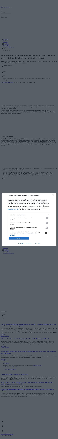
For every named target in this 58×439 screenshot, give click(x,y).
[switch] (46, 218)
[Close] (53, 195)
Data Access (29, 243)
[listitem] (29, 215)
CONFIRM (18, 238)
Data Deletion (21, 243)
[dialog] (29, 219)
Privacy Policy (37, 243)
